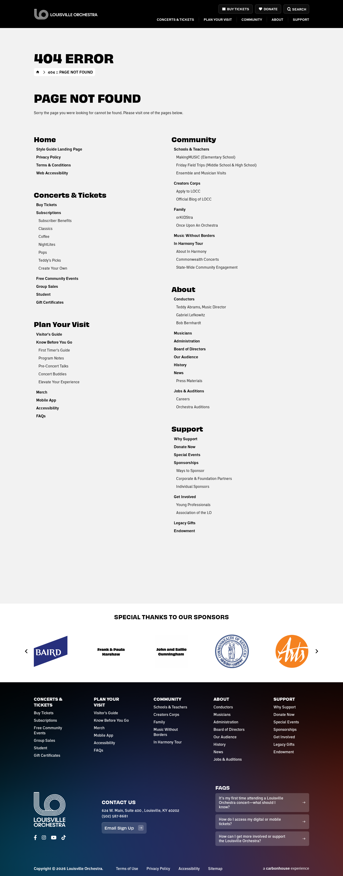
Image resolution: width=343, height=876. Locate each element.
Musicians (183, 333)
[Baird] (50, 651)
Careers (183, 398)
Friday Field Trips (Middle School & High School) (216, 164)
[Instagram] (44, 837)
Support (301, 19)
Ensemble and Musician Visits (201, 172)
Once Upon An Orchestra (197, 225)
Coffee (43, 236)
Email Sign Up (119, 827)
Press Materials (189, 380)
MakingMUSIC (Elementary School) (205, 157)
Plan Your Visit (218, 19)
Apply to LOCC (188, 191)
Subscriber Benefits (55, 220)
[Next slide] (316, 651)
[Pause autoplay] (318, 629)
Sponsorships (186, 462)
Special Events (187, 454)
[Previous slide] (26, 651)
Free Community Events (57, 278)
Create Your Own (52, 268)
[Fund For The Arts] (292, 651)
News (179, 372)
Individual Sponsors (192, 486)
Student (43, 294)
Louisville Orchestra (66, 14)
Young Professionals (193, 504)
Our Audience (186, 356)
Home (38, 72)
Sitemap (215, 868)
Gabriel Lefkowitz (190, 314)
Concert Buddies (52, 373)
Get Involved (185, 496)
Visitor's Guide (49, 334)
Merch (41, 392)
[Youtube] (53, 837)
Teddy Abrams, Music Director (201, 306)
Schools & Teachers (191, 149)
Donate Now (184, 446)
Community (252, 19)
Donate (271, 9)
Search (299, 9)
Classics (45, 228)
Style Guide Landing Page (59, 149)
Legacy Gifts (185, 522)
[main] (171, 302)
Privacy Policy (48, 157)
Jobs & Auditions (189, 391)
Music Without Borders (194, 235)
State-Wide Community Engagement (207, 267)
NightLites (46, 244)
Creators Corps (187, 183)
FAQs (41, 416)
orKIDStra (184, 217)
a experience (286, 868)
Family (180, 209)
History (180, 364)
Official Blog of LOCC (194, 199)
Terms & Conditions (53, 165)
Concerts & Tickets (175, 19)
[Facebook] (35, 837)
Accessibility (47, 408)
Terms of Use (127, 868)
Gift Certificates (50, 302)
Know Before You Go (54, 342)
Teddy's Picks (49, 260)
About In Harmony (191, 251)
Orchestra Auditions (193, 406)
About (277, 19)
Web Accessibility (52, 173)
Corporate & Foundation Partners (204, 478)
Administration (187, 341)
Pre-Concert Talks (53, 365)
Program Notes (51, 357)
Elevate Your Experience (59, 381)
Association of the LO (194, 512)
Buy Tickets (238, 9)
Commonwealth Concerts (197, 259)
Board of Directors (190, 349)
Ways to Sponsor (190, 470)
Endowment (184, 530)
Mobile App (46, 400)
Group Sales (47, 286)
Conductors (184, 299)
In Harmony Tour (188, 243)
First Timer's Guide (54, 350)
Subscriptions (48, 212)
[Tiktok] (63, 837)
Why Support (185, 438)
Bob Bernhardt (188, 322)
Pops (42, 252)
